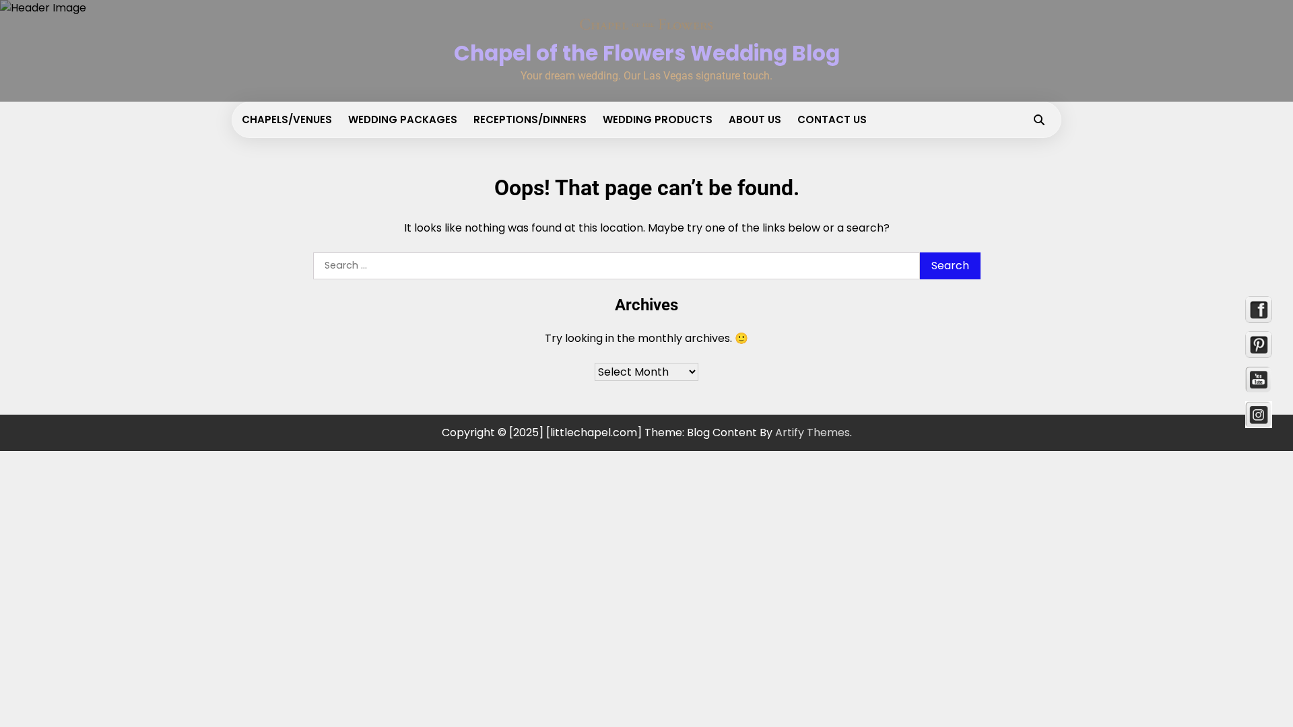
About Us (755, 119)
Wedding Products (657, 119)
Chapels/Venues (287, 119)
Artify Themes (812, 432)
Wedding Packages (402, 119)
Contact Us (832, 119)
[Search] (1039, 120)
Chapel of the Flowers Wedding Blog (647, 53)
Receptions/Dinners (530, 119)
